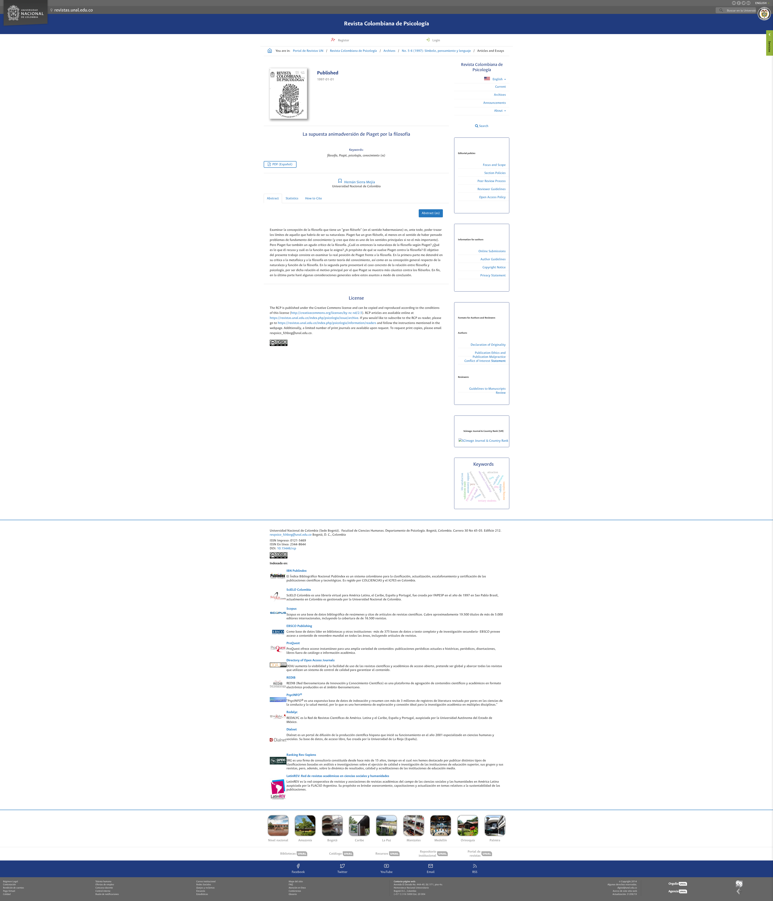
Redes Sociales (203, 884)
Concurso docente (104, 888)
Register (343, 40)
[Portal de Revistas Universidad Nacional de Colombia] (269, 51)
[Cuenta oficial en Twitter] (744, 3)
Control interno (102, 891)
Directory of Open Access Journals (310, 660)
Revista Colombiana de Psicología (386, 24)
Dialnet (291, 729)
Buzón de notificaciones (107, 894)
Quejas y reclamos (205, 888)
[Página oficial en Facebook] (739, 3)
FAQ (291, 884)
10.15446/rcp (286, 548)
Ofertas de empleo (104, 884)
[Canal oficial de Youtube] (748, 3)
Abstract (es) (431, 213)
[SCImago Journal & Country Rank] (483, 441)
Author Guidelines (493, 259)
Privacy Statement (493, 275)
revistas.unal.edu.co (73, 10)
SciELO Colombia (298, 590)
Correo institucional (206, 881)
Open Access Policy (492, 197)
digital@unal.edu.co (627, 888)
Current (500, 87)
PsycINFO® (294, 695)
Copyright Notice (494, 267)
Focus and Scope (494, 165)
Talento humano (103, 881)
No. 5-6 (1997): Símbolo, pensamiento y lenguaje (436, 51)
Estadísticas (202, 894)
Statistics (292, 198)
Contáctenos (295, 891)
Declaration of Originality (488, 345)
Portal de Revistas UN (308, 51)
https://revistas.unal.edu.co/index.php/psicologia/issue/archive (314, 318)
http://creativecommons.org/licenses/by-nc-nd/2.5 (326, 313)
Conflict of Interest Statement (485, 361)
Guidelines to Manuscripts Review (487, 391)
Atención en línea (297, 888)
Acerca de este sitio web (625, 891)
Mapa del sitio (296, 881)
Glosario (293, 894)
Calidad (6, 894)
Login (436, 40)
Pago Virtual (9, 891)
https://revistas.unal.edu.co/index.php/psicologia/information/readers (327, 323)
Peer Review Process (491, 181)
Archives (389, 51)
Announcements (494, 103)
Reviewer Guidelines (491, 189)
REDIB (291, 677)
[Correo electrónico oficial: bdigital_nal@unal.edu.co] (734, 3)
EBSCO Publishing (299, 626)
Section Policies (495, 173)
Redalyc (292, 712)
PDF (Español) (282, 164)
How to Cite (313, 198)
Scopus (291, 608)
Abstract (273, 198)
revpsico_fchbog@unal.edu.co (291, 534)
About (498, 110)
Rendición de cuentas (13, 888)
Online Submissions (492, 251)
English (497, 79)
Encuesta (200, 891)
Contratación (9, 884)
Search (483, 126)
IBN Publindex (296, 571)
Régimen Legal (10, 881)
